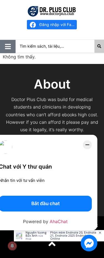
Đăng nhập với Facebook (58, 24)
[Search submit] (99, 46)
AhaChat (59, 221)
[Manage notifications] (12, 245)
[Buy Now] (59, 235)
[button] (8, 46)
